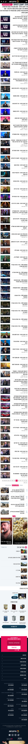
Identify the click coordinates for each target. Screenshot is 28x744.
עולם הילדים (23, 665)
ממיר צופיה (25, 713)
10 (4, 480)
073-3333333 (24, 715)
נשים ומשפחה (23, 675)
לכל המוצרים (14, 627)
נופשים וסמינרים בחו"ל (23, 718)
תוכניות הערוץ (23, 662)
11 (2, 480)
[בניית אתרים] (20, 738)
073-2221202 (24, 720)
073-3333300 (11, 700)
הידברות (24, 655)
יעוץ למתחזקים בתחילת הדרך (21, 692)
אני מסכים (13, 650)
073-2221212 (11, 685)
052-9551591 (24, 706)
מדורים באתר (23, 658)
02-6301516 (24, 701)
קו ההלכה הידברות (10, 698)
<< (26, 480)
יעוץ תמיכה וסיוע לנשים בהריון (21, 704)
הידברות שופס (11, 713)
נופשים (12, 708)
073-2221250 (11, 715)
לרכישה (14, 597)
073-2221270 (11, 711)
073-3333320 (11, 696)
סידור (25, 678)
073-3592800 (11, 690)
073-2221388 (24, 690)
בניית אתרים (20, 739)
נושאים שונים (23, 668)
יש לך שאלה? (4, 547)
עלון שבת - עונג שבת (23, 688)
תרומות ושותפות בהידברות (9, 683)
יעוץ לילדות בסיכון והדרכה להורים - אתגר (7, 693)
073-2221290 (24, 711)
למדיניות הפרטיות (11, 650)
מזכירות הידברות (24, 683)
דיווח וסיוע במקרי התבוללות (9, 704)
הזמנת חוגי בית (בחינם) (23, 708)
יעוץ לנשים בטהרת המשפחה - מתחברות (21, 699)
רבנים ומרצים (23, 672)
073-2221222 (24, 685)
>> (24, 482)
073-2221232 (24, 694)
